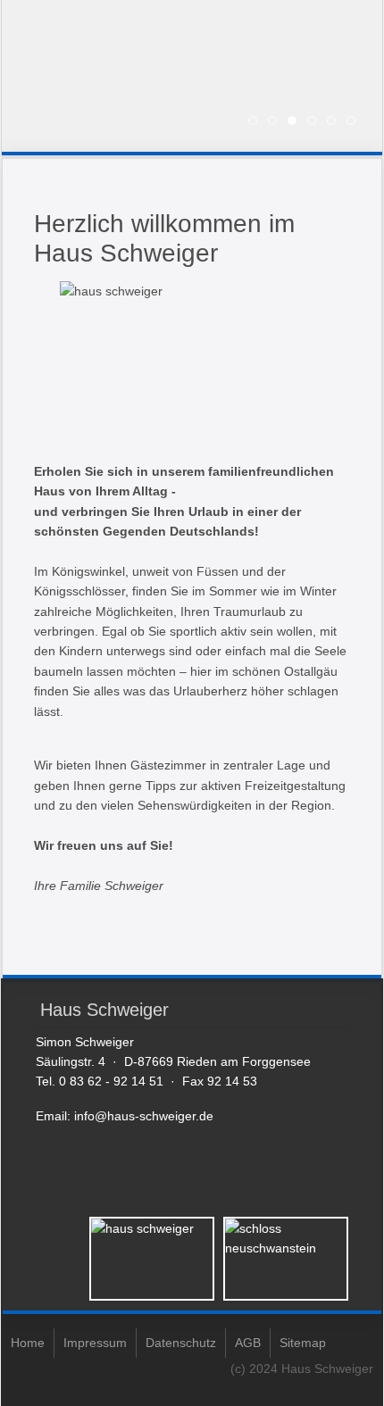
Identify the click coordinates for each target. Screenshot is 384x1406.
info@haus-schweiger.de (143, 1116)
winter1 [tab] (335, 122)
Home (28, 1342)
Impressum (95, 1342)
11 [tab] (256, 122)
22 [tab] (276, 122)
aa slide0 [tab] (315, 122)
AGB (248, 1342)
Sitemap (303, 1342)
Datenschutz (181, 1342)
